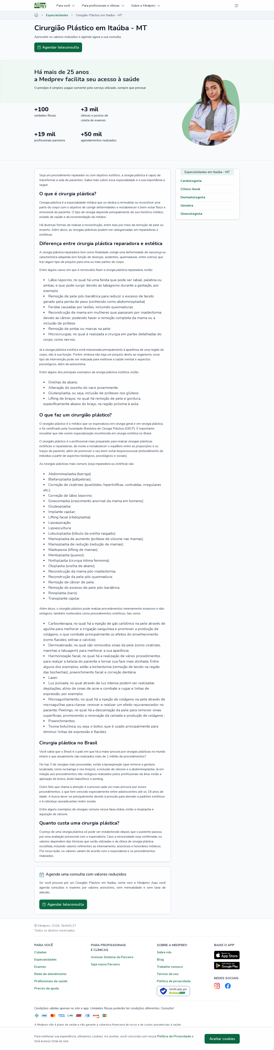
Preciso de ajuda (46, 988)
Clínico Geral (190, 189)
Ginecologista (191, 214)
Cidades (40, 952)
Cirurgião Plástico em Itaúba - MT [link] (99, 15)
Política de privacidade (174, 981)
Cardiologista (191, 181)
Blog (160, 959)
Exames (40, 967)
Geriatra (187, 205)
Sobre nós (164, 952)
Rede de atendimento (50, 974)
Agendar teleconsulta (60, 47)
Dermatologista (193, 197)
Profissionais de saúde (50, 981)
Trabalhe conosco (170, 967)
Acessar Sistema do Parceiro (112, 957)
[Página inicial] (36, 15)
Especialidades (57, 15)
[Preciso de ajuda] (236, 5)
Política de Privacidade (174, 1036)
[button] (65, 5)
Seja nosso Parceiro (105, 964)
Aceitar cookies (222, 1038)
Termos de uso (168, 974)
